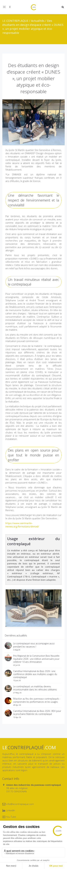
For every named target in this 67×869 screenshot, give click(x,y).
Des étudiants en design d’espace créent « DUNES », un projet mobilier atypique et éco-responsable (33, 78)
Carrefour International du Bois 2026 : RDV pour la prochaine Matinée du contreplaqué (37, 713)
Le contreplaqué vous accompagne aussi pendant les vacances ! (34, 645)
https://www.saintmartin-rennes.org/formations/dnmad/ (22, 525)
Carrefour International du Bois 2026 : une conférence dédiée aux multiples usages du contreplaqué (35, 674)
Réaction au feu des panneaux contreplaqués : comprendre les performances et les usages (36, 700)
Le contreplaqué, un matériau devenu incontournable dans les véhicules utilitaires (35, 688)
